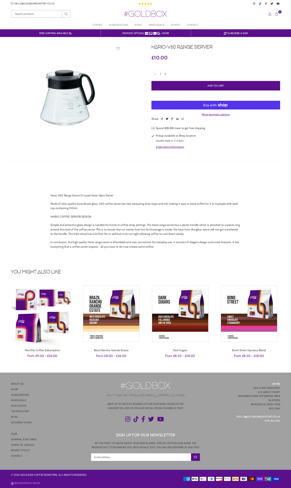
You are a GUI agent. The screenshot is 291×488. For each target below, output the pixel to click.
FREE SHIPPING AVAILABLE (54, 33)
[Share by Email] (182, 119)
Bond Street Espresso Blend (249, 350)
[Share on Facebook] (162, 119)
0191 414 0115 (272, 420)
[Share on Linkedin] (177, 119)
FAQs (14, 433)
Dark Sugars (180, 350)
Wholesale (156, 24)
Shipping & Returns (24, 439)
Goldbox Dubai (21, 422)
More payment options (216, 114)
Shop (138, 24)
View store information (170, 147)
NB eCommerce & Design (27, 483)
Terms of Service (22, 444)
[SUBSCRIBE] (195, 457)
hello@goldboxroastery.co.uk (34, 3)
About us (17, 383)
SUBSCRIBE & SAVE (237, 33)
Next (285, 322)
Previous (5, 322)
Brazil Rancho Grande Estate (111, 350)
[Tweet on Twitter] (167, 119)
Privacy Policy (20, 450)
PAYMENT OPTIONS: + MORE (146, 33)
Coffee (97, 24)
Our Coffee (19, 405)
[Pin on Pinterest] (172, 119)
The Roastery (20, 411)
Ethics (175, 24)
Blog (14, 416)
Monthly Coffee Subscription (42, 350)
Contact (192, 24)
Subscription (118, 24)
